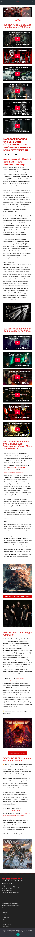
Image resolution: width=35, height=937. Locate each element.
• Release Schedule (6, 924)
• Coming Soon (5, 917)
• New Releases (5, 915)
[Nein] (33, 932)
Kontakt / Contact (6, 908)
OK (18, 934)
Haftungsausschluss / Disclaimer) (10, 903)
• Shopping (4, 912)
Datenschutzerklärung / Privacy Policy (11, 905)
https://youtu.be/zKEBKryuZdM (11, 811)
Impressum (4, 900)
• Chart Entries (5, 926)
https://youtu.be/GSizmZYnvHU (16, 467)
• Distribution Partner (7, 922)
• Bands (3, 919)
